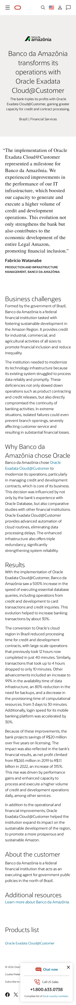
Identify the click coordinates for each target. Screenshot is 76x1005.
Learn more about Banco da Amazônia (37, 901)
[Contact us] (68, 7)
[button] (7, 7)
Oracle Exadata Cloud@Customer (29, 943)
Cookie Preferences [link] (16, 974)
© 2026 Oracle (13, 967)
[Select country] (51, 7)
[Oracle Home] (18, 8)
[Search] (43, 7)
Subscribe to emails (16, 981)
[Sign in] (59, 7)
